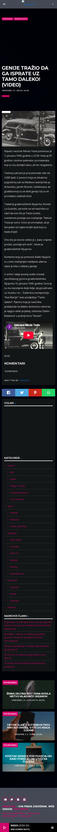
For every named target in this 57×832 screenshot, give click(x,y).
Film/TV (14, 553)
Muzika (14, 560)
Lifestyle (12, 580)
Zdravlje (14, 600)
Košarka (14, 519)
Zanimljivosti (21, 19)
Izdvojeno (7, 19)
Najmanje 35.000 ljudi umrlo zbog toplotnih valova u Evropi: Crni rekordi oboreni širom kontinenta (28, 625)
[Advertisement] (28, 42)
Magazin (12, 533)
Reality (14, 566)
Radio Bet (9, 806)
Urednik (24, 380)
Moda (13, 593)
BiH (12, 472)
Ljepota (14, 587)
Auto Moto (16, 539)
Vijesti (11, 465)
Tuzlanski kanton (19, 492)
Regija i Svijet (17, 485)
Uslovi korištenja (14, 813)
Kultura (12, 607)
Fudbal (13, 512)
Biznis (13, 479)
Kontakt (25, 816)
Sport (11, 506)
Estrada (14, 546)
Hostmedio (20, 809)
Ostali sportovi (18, 526)
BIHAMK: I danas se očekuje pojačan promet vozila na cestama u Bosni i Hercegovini (24, 637)
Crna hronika (17, 499)
